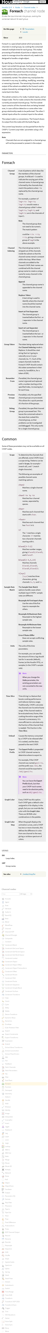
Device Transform (11, 1014)
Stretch (7, 1282)
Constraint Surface (11, 991)
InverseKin (8, 1120)
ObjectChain (9, 1186)
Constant (8, 942)
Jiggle (7, 1127)
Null (6, 1179)
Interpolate (9, 1117)
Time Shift (8, 1295)
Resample (8, 1245)
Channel (8, 928)
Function (8, 1087)
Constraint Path (10, 978)
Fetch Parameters (11, 1070)
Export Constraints (11, 1034)
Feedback (8, 1064)
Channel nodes (30, 7)
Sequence (8, 1249)
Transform (8, 1298)
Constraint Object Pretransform (16, 968)
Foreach (8, 1084)
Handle (7, 1100)
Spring (7, 1272)
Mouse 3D (8, 1166)
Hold (6, 1103)
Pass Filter (8, 1202)
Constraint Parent (11, 975)
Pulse (7, 1229)
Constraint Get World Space (14, 955)
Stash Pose (9, 1278)
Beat (6, 918)
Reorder (8, 1242)
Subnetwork (9, 1285)
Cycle (7, 1004)
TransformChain (10, 1305)
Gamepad (8, 1090)
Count (7, 1001)
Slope (7, 1259)
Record (7, 1235)
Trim (6, 1311)
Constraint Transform (12, 994)
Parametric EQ (10, 1196)
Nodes (18, 7)
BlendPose (8, 925)
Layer (7, 1136)
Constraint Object (11, 961)
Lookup (7, 1146)
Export (7, 1031)
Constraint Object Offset (13, 965)
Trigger (7, 1308)
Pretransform (9, 1226)
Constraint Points (11, 981)
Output (7, 1193)
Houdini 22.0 (7, 7)
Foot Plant (8, 1080)
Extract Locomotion (12, 1051)
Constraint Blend (11, 945)
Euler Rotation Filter (12, 1028)
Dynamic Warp (10, 1018)
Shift (6, 1252)
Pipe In (7, 1209)
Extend (7, 1044)
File (6, 1074)
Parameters (29, 29)
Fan (6, 1061)
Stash (7, 1275)
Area (6, 905)
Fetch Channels (10, 1067)
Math (7, 1156)
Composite (8, 938)
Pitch (7, 1216)
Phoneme (8, 1206)
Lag (6, 1133)
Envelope (8, 1024)
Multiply (7, 1169)
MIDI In (7, 1150)
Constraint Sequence (12, 985)
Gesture (7, 1097)
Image (7, 1113)
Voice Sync (9, 1325)
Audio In (8, 912)
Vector (7, 1318)
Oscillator (8, 1189)
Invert (7, 1123)
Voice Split (8, 1321)
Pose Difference (10, 1222)
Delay (7, 1008)
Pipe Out (8, 1212)
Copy (7, 998)
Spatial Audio (9, 1262)
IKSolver (8, 1107)
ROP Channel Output (12, 1232)
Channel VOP (9, 932)
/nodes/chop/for (29, 874)
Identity (7, 1110)
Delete (7, 1011)
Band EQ (8, 915)
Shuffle (7, 1255)
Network (8, 1173)
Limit (7, 1140)
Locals (25, 32)
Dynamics (8, 1021)
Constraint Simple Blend (13, 988)
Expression (9, 1041)
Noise (7, 1176)
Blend (7, 922)
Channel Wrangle (11, 935)
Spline (7, 1268)
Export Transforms (11, 1037)
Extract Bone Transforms (13, 1047)
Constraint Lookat (11, 958)
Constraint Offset (11, 971)
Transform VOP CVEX (12, 1302)
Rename (8, 1239)
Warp (7, 1328)
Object (7, 1183)
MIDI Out (8, 1153)
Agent (7, 902)
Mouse (7, 1163)
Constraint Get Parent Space (14, 952)
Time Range (9, 1292)
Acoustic (8, 899)
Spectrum (8, 1265)
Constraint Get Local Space (14, 948)
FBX (6, 1057)
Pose (6, 1219)
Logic (7, 1143)
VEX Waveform (10, 1315)
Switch (7, 1288)
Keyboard (8, 1130)
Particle (7, 1199)
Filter (7, 1077)
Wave (7, 1331)
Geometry (8, 1094)
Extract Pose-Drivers (12, 1054)
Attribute (8, 909)
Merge (7, 1160)
